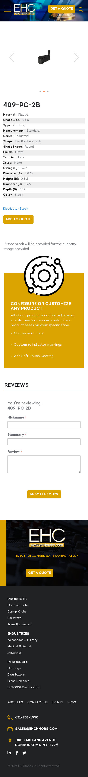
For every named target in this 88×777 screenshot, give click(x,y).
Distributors (16, 674)
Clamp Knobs (17, 611)
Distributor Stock (15, 208)
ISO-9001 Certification (23, 687)
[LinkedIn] (11, 753)
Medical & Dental (19, 646)
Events (57, 702)
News (71, 702)
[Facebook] (19, 753)
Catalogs (14, 668)
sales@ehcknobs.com (36, 729)
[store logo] (24, 9)
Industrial (14, 653)
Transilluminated (19, 624)
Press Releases (18, 681)
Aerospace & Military (22, 640)
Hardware (14, 618)
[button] (11, 57)
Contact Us (37, 702)
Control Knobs (18, 605)
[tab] (44, 386)
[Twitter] (26, 753)
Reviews (16, 385)
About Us (15, 702)
